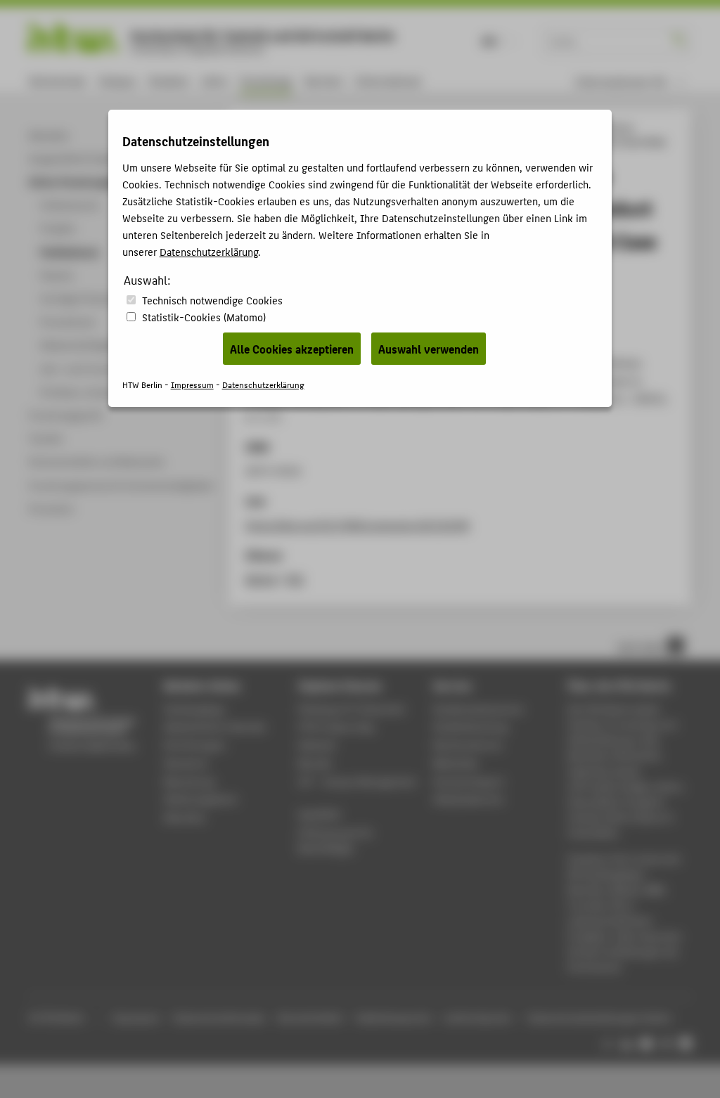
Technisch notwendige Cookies (212, 300)
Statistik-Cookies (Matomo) (204, 317)
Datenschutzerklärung (209, 251)
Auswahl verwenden (428, 349)
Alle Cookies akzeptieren (292, 349)
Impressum (192, 384)
